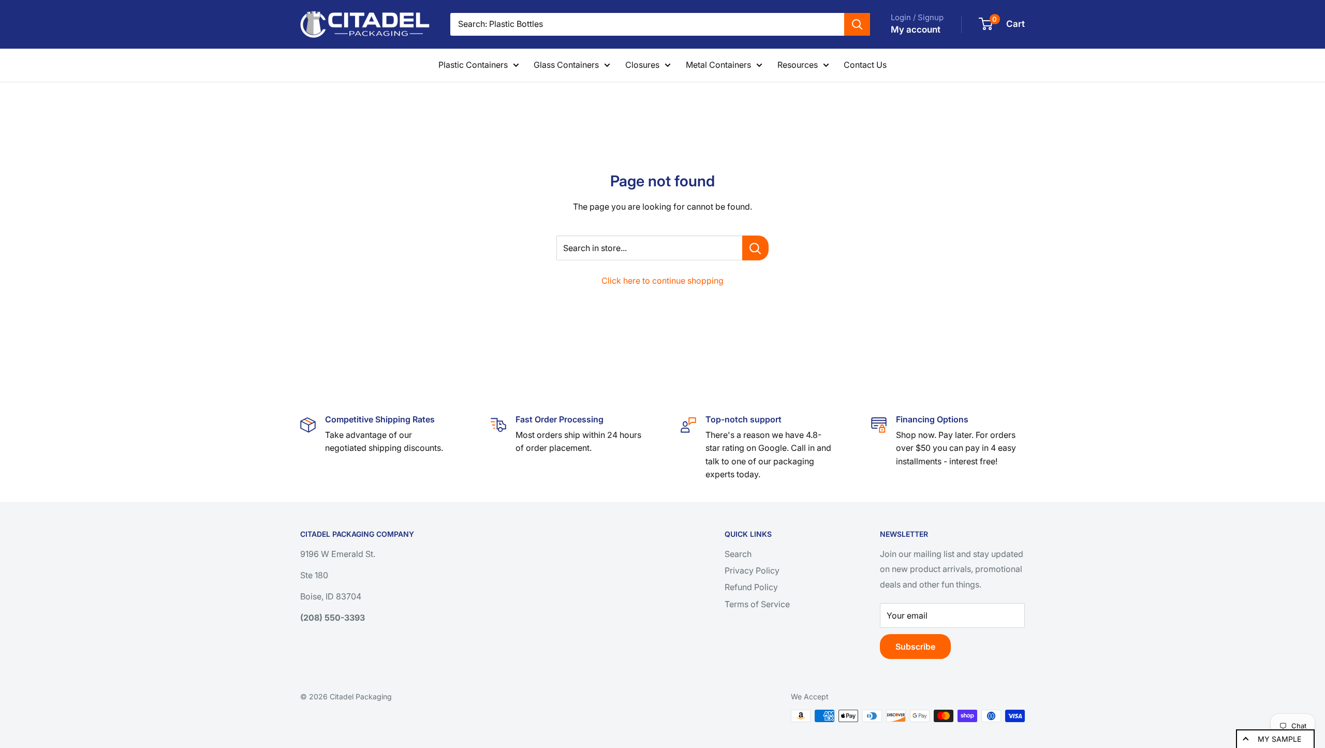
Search (738, 554)
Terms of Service (757, 604)
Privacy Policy (752, 570)
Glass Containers (566, 65)
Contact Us (865, 65)
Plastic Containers (473, 65)
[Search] (857, 24)
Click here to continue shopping (662, 280)
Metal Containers (718, 65)
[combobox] (647, 24)
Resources (797, 65)
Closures (642, 65)
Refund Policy (751, 587)
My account (915, 29)
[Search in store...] (755, 248)
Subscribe (915, 646)
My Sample (1279, 739)
